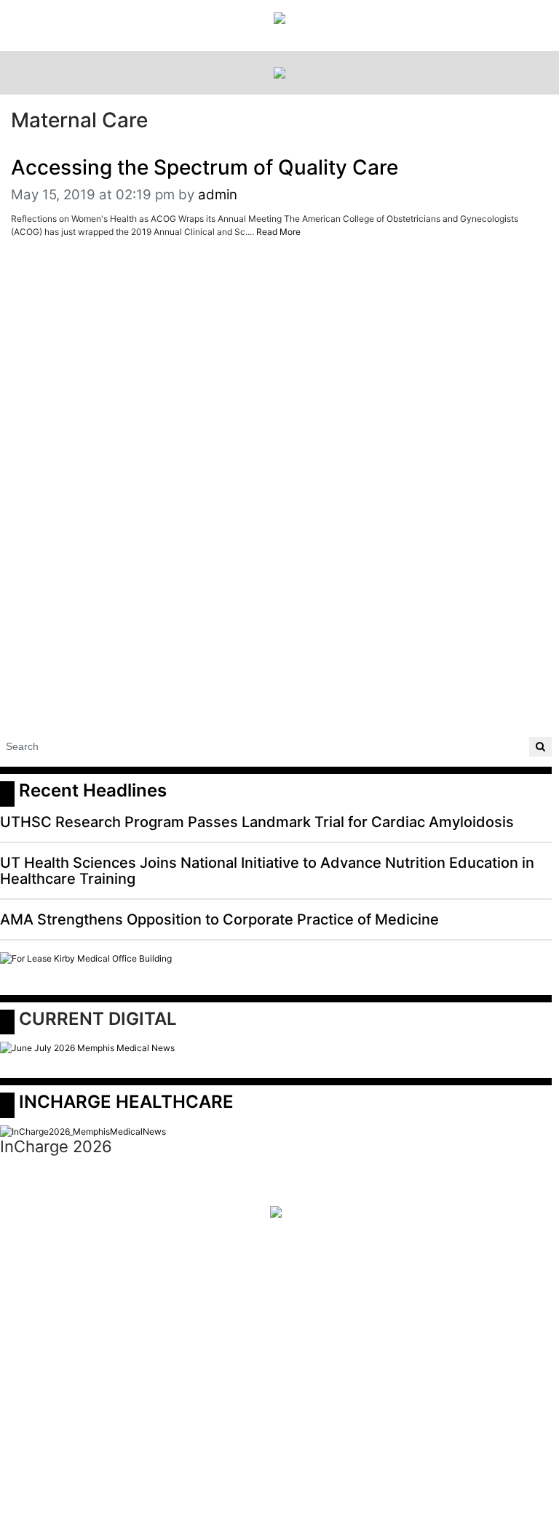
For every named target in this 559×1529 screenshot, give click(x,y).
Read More (278, 231)
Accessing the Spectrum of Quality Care (204, 167)
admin (217, 194)
